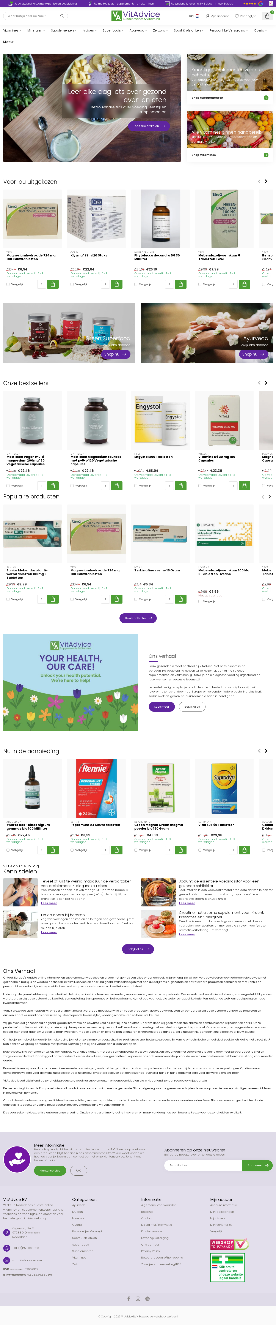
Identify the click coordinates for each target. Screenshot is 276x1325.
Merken (8, 42)
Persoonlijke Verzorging (227, 30)
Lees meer (161, 707)
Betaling (147, 1212)
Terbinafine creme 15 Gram (157, 570)
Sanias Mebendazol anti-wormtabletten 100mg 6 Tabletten (27, 574)
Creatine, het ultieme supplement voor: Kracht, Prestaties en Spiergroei (221, 914)
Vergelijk (17, 284)
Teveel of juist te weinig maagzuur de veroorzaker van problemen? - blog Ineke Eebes (86, 883)
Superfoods (112, 30)
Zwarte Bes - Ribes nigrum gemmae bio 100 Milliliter (28, 826)
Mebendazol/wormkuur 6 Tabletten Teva (219, 257)
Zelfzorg (159, 30)
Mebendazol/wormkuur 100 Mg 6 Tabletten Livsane (223, 572)
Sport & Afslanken (187, 30)
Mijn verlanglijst (221, 1225)
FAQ (79, 1170)
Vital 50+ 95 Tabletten (216, 825)
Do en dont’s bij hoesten (63, 914)
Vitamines (11, 30)
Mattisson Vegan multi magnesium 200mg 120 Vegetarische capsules (25, 460)
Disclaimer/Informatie (156, 1225)
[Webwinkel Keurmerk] (241, 1242)
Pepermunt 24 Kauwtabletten (95, 825)
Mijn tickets (217, 1218)
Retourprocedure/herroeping (162, 1257)
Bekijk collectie (135, 618)
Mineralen (34, 30)
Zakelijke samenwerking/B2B (161, 1264)
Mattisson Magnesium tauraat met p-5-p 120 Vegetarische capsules (96, 460)
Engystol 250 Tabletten (153, 457)
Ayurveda (137, 30)
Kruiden (88, 30)
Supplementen (62, 30)
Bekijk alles (192, 707)
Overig (259, 30)
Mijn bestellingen (222, 1212)
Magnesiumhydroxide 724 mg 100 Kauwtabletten (30, 257)
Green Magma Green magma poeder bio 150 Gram (158, 826)
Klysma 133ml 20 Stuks (89, 255)
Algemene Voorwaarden (159, 1205)
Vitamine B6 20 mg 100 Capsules (216, 458)
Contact (146, 1218)
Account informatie (223, 1205)
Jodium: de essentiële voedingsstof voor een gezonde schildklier (219, 883)
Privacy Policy (150, 1251)
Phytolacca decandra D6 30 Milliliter (157, 257)
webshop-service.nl (166, 1316)
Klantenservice (50, 1170)
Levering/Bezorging (155, 1238)
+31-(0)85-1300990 (25, 1248)
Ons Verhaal (150, 1245)
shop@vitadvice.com (27, 1260)
